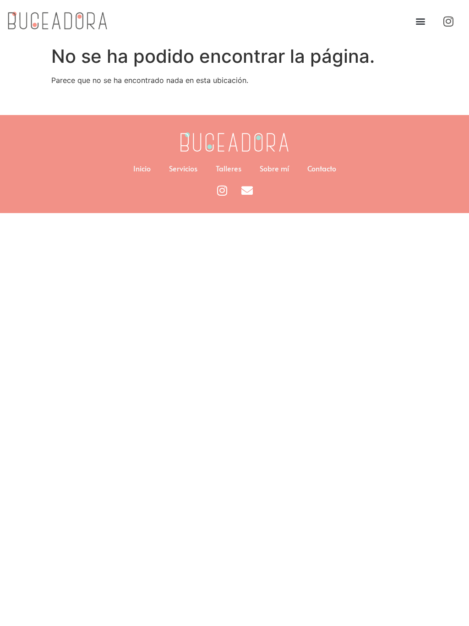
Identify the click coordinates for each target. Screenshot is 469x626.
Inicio (142, 168)
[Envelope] (247, 190)
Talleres (228, 168)
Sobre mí (274, 168)
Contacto (321, 168)
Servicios (183, 168)
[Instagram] (448, 21)
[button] (420, 21)
